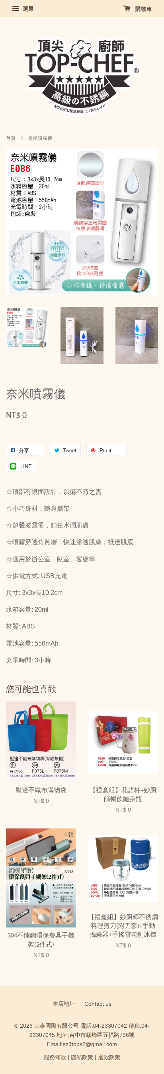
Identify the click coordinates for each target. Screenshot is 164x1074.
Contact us (97, 1004)
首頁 (11, 138)
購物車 (143, 9)
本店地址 (64, 1004)
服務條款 (55, 1057)
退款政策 (109, 1057)
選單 (27, 9)
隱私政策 (82, 1057)
